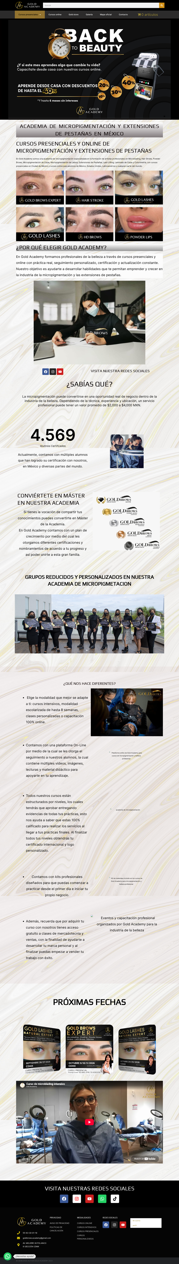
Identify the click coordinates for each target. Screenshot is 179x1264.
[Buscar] (161, 5)
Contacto (123, 14)
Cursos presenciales (28, 14)
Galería (89, 14)
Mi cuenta (136, 1220)
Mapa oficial (106, 14)
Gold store (73, 14)
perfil (134, 1226)
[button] (19, 624)
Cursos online (54, 14)
